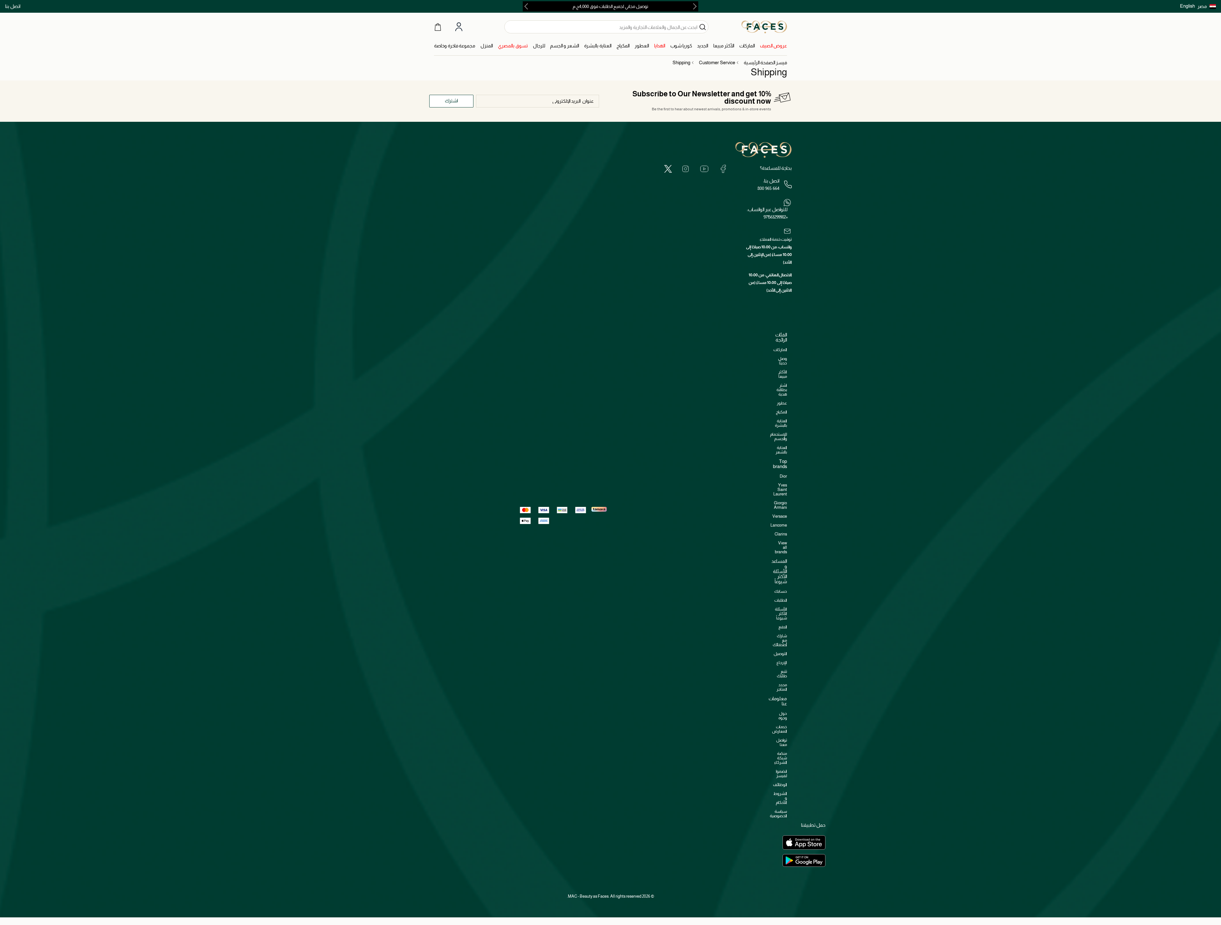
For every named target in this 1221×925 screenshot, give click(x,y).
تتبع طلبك (782, 673)
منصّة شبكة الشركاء (780, 758)
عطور (782, 403)
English (1187, 6)
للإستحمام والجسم (778, 436)
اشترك (451, 100)
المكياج (781, 412)
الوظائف (780, 784)
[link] (773, 46)
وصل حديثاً (782, 360)
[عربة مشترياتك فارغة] (438, 26)
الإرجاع (781, 662)
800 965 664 (768, 188)
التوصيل (780, 653)
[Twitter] (668, 168)
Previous (693, 6)
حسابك (780, 591)
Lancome (778, 525)
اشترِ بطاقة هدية (781, 390)
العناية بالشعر (781, 449)
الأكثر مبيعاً (782, 374)
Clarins (781, 534)
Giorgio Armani (780, 505)
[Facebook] (723, 168)
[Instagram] (685, 168)
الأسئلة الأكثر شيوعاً (781, 613)
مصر (1202, 6)
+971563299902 (775, 216)
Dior (783, 476)
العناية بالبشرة (781, 423)
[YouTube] (704, 168)
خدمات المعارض (779, 729)
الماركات (780, 349)
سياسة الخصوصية (778, 813)
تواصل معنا (781, 742)
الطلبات (780, 600)
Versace (779, 516)
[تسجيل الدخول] (459, 27)
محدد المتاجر (781, 687)
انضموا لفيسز (781, 773)
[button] (1206, 6)
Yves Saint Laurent (780, 489)
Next (527, 6)
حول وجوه (782, 715)
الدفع (782, 627)
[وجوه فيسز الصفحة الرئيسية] (764, 26)
